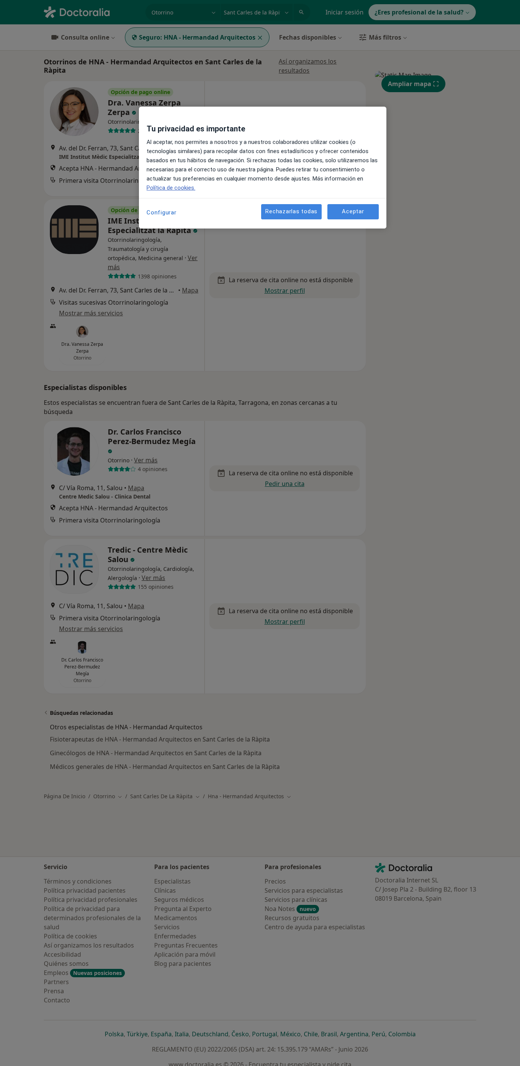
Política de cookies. (171, 187)
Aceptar (353, 211)
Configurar (162, 212)
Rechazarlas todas (291, 211)
